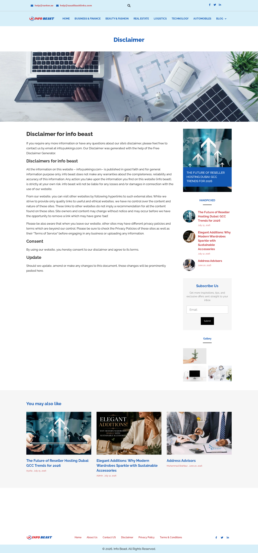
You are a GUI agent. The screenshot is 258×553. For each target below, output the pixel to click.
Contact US (109, 537)
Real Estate (141, 18)
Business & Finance (88, 18)
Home (66, 18)
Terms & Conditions (171, 537)
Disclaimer (127, 537)
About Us (92, 537)
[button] (129, 5)
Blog (219, 18)
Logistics (160, 18)
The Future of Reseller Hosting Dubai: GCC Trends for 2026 (206, 177)
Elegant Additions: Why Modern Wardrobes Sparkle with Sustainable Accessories (214, 241)
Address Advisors (210, 261)
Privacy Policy (146, 537)
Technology (180, 18)
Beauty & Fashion (117, 18)
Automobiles (202, 18)
